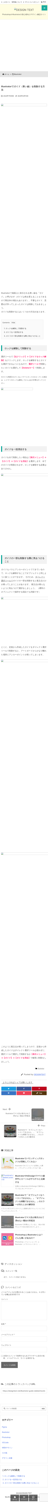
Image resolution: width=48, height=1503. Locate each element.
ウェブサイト (6, 1345)
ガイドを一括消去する (13, 332)
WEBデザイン (7, 1448)
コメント (4, 1299)
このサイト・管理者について (12, 2)
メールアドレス (8, 1334)
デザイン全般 (7, 1458)
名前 (3, 1324)
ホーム (6, 74)
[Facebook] (24, 1089)
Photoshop (6, 1437)
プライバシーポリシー (32, 2)
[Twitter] (8, 1089)
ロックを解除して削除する (15, 328)
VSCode (5, 1442)
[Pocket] (24, 1093)
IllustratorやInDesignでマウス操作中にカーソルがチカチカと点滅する (30, 1179)
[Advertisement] (24, 45)
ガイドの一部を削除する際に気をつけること (22, 336)
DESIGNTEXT (40, 1074)
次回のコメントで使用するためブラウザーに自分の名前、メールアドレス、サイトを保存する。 (24, 1357)
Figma (4, 1427)
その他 (4, 1453)
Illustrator (18, 74)
